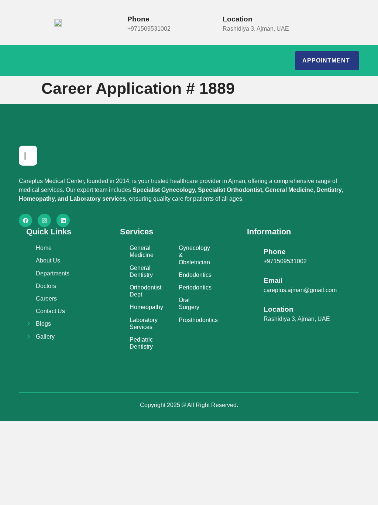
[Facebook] (25, 220)
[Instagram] (44, 220)
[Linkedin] (63, 220)
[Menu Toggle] (32, 60)
